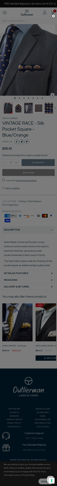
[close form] (53, 16)
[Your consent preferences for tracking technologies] (52, 481)
